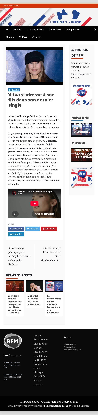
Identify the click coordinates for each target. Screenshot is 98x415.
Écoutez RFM (34, 29)
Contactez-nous (70, 344)
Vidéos (23, 37)
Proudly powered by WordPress (26, 405)
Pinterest (49, 228)
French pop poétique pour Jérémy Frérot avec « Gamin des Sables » (19, 256)
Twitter (33, 228)
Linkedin (17, 234)
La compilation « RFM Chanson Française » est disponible (54, 304)
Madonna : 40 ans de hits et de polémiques (34, 300)
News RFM (80, 117)
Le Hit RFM (55, 29)
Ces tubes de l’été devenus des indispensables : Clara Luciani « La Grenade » (15, 304)
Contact (36, 37)
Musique (14, 89)
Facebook (16, 228)
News (9, 37)
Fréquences (73, 29)
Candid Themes (81, 405)
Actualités (39, 376)
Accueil (18, 29)
